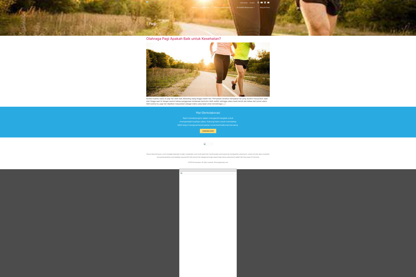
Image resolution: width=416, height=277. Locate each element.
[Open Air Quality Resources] (254, 7)
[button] (208, 170)
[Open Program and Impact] (230, 7)
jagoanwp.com (223, 162)
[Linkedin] (265, 2)
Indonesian (244, 3)
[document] (208, 223)
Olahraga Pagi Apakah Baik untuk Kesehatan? (183, 39)
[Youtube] (261, 2)
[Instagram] (258, 2)
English (252, 3)
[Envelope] (268, 2)
